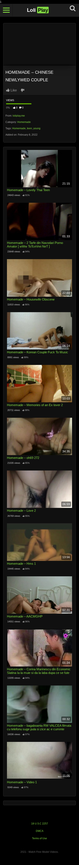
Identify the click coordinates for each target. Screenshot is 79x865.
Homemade (24, 122)
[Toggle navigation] (6, 10)
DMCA (39, 831)
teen (29, 128)
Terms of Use (39, 838)
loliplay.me (19, 115)
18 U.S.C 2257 (39, 823)
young (36, 128)
